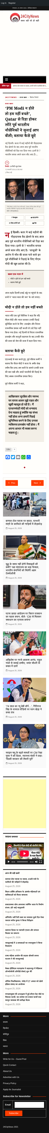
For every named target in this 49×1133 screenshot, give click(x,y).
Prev (13, 483)
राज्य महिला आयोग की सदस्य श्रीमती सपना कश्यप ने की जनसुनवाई (22, 958)
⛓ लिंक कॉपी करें (14, 223)
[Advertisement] (24, 48)
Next (36, 483)
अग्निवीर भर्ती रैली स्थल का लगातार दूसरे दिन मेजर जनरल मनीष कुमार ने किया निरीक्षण (24, 919)
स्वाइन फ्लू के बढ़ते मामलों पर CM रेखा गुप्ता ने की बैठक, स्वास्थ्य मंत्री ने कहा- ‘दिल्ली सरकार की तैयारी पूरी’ (24, 755)
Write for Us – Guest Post (14, 1059)
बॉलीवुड (6, 1034)
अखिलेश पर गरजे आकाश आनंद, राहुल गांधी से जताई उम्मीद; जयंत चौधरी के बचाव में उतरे (24, 663)
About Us (7, 1071)
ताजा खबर (23, 97)
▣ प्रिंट (34, 223)
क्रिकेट (6, 1028)
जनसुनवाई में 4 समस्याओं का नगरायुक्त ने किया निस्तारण (23, 945)
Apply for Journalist (12, 1089)
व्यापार (5, 1046)
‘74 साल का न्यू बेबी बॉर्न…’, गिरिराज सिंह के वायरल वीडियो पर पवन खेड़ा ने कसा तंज (24, 709)
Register (12, 3)
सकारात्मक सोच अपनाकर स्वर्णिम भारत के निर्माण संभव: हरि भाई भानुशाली (24, 906)
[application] (24, 853)
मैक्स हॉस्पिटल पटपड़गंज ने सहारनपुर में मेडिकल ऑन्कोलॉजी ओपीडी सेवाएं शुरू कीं (23, 970)
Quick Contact (9, 1065)
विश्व (5, 1040)
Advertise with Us (11, 1077)
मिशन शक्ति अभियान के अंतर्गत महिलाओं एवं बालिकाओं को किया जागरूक (22, 894)
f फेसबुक (14, 218)
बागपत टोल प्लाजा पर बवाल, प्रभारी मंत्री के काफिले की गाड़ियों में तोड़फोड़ (22, 881)
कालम (5, 1022)
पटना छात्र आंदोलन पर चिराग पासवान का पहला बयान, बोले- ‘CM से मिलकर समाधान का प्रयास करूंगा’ (24, 616)
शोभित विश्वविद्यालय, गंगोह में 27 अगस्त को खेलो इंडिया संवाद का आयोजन (24, 983)
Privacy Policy (9, 1083)
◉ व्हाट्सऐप (34, 218)
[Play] (8, 861)
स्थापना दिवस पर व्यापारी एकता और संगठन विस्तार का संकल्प (22, 932)
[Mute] (36, 861)
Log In (3, 3)
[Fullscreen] (40, 861)
